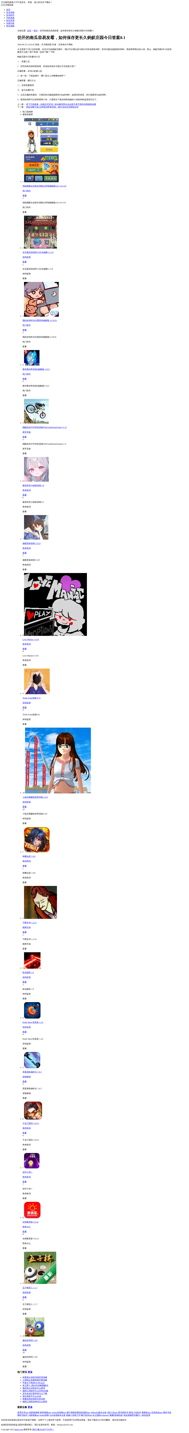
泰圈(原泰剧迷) (116, 1415)
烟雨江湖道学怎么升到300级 (35, 1391)
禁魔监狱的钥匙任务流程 (33, 1399)
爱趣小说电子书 (73, 1415)
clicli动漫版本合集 (57, 1415)
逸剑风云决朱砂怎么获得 (33, 1388)
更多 (30, 1372)
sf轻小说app (112, 1412)
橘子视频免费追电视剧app (78, 1412)
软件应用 (10, 20)
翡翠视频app (45, 1412)
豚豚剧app (146, 1412)
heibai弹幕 (44, 1415)
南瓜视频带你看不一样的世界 (137, 1415)
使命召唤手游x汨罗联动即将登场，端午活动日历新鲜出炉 (52, 107)
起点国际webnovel (101, 1415)
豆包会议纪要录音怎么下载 (34, 1393)
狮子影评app (86, 1415)
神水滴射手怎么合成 (31, 1396)
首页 (8, 10)
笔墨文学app (23, 1412)
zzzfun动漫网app (59, 1412)
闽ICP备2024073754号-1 (43, 1429)
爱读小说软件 (135, 1412)
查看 (24, 195)
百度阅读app (157, 1412)
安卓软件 (10, 15)
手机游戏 (10, 18)
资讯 (35, 31)
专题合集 (10, 23)
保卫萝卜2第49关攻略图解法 (35, 1385)
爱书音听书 (123, 1412)
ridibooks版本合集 (98, 1412)
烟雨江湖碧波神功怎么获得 (34, 1401)
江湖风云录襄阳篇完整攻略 (34, 1380)
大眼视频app (33, 1415)
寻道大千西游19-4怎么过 (33, 1383)
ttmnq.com (18, 1429)
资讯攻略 (10, 26)
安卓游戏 (10, 12)
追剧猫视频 (34, 1412)
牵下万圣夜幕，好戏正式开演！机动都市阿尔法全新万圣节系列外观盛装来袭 (61, 104)
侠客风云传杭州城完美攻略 (34, 1377)
